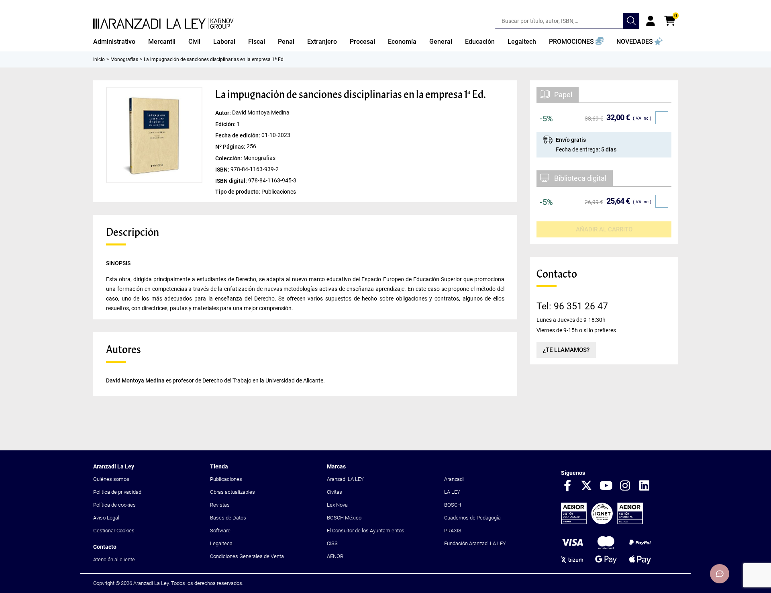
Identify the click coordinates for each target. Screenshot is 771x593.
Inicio (99, 59)
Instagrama (625, 486)
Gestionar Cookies (114, 531)
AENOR (335, 556)
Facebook (567, 486)
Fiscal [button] (256, 41)
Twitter (586, 486)
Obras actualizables (232, 492)
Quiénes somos (111, 479)
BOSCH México (344, 518)
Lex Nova (337, 505)
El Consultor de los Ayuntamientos (365, 531)
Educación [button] (480, 41)
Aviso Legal (106, 518)
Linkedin (644, 486)
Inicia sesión (650, 21)
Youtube (606, 486)
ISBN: (222, 169)
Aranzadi (454, 479)
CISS (332, 543)
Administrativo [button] (114, 41)
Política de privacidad (117, 492)
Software (220, 531)
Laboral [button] (224, 41)
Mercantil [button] (161, 41)
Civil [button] (194, 41)
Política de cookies (114, 505)
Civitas (334, 492)
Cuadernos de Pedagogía (472, 518)
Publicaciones (226, 479)
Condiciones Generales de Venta (247, 556)
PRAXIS (452, 531)
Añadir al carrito (604, 229)
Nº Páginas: (231, 146)
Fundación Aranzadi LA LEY (475, 543)
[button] (576, 41)
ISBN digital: (231, 180)
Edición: (226, 124)
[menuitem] (114, 41)
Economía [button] (402, 41)
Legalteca (221, 543)
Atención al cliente (114, 559)
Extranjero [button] (322, 41)
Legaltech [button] (522, 41)
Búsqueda (631, 21)
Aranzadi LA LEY (345, 479)
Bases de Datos (228, 518)
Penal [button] (286, 41)
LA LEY (452, 492)
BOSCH (452, 505)
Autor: (223, 113)
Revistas (220, 505)
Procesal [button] (362, 41)
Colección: (229, 158)
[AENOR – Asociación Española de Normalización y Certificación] (602, 522)
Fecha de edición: (238, 135)
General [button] (440, 41)
